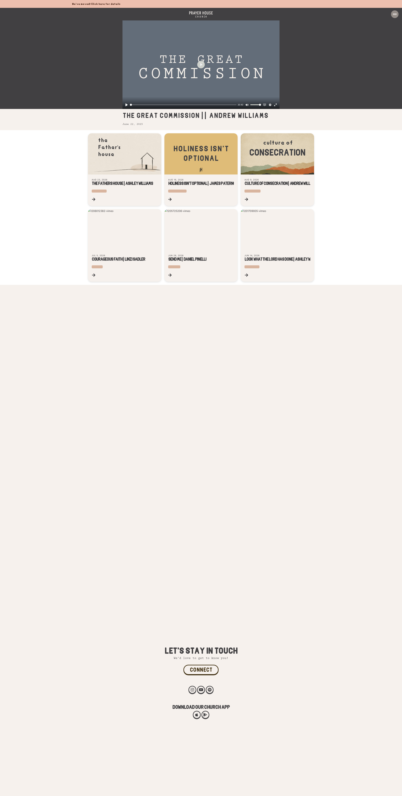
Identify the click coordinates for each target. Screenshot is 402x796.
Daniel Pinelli (174, 267)
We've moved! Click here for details (49, 3)
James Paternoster (177, 191)
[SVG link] (201, 14)
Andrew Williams (252, 191)
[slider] (183, 104)
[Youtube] (201, 690)
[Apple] (197, 715)
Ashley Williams (99, 191)
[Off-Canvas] (395, 14)
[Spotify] (210, 690)
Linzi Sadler (97, 267)
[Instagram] (192, 690)
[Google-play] (205, 715)
